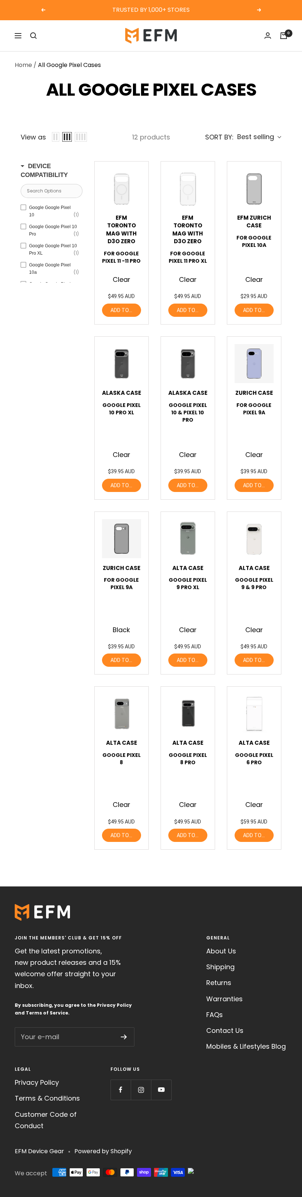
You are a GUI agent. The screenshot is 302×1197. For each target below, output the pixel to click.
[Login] (267, 35)
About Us (221, 951)
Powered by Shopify (103, 1151)
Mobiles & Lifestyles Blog (246, 1046)
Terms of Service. (48, 1013)
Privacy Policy (114, 1005)
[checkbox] (50, 211)
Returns (218, 982)
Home (23, 65)
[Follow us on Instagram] (141, 1090)
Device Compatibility (44, 170)
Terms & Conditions (47, 1098)
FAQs (214, 1014)
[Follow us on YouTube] (161, 1090)
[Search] (33, 35)
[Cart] (283, 35)
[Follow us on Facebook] (120, 1090)
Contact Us (224, 1030)
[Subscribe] (124, 1037)
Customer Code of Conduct (46, 1120)
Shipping (220, 966)
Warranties (224, 998)
